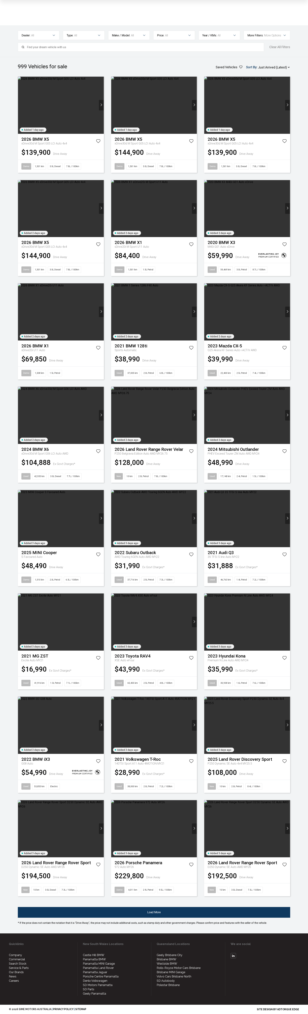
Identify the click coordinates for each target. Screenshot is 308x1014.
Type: (70, 35)
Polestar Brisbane (168, 985)
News (12, 976)
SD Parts (88, 989)
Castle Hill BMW (93, 955)
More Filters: (255, 35)
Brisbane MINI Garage (171, 972)
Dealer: (26, 35)
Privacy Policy (63, 1009)
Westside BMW (167, 963)
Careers (14, 980)
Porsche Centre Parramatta (101, 976)
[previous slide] (20, 105)
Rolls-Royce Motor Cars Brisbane (179, 968)
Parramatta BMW (94, 959)
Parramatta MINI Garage (99, 963)
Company (15, 955)
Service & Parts (19, 968)
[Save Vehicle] (98, 141)
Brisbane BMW (166, 959)
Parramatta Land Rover (98, 968)
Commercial (17, 959)
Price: (160, 35)
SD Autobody (166, 980)
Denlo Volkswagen (95, 980)
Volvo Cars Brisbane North (174, 976)
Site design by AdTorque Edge (278, 1009)
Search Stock (17, 963)
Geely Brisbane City (169, 955)
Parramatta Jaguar (95, 972)
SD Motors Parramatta (97, 985)
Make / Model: (121, 35)
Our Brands (16, 972)
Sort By (251, 67)
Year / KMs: (209, 35)
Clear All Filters (279, 47)
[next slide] (101, 105)
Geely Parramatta (94, 993)
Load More (154, 912)
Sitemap (80, 1009)
